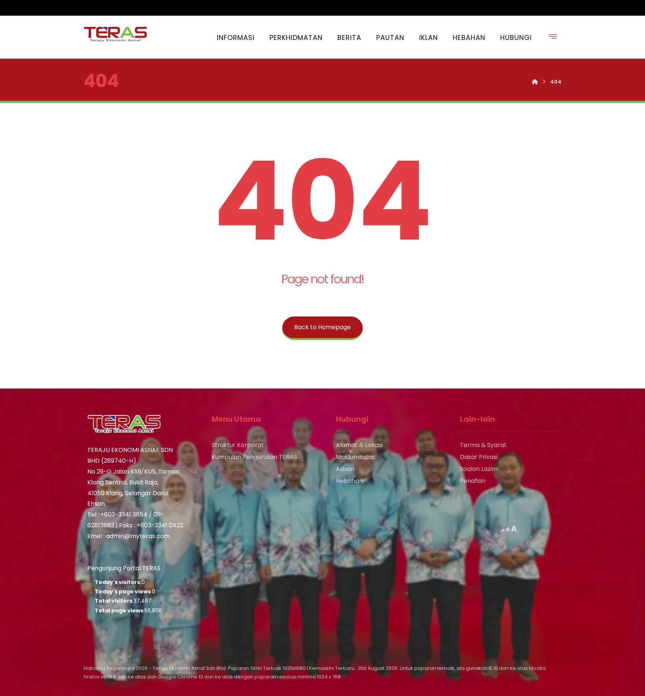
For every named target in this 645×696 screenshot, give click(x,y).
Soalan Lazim (479, 469)
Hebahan (349, 481)
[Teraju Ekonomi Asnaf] (115, 34)
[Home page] (535, 81)
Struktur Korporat (238, 445)
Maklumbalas (355, 457)
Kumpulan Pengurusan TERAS (254, 457)
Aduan (345, 469)
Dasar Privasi (479, 457)
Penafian (473, 481)
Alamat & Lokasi (359, 445)
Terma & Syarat (483, 445)
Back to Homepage (322, 327)
